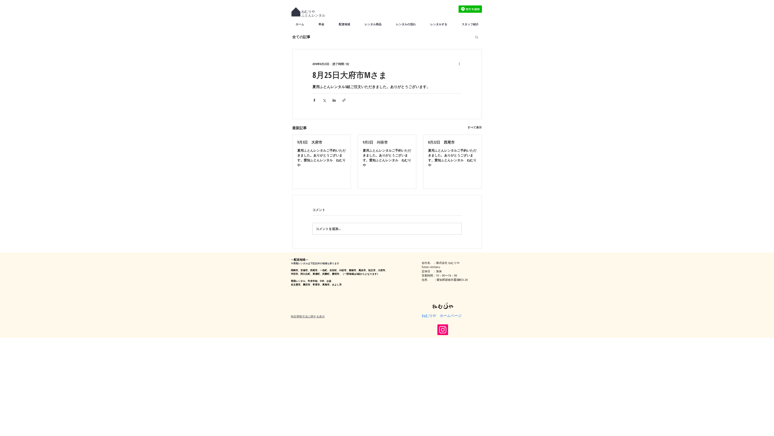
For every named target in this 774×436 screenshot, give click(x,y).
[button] (477, 37)
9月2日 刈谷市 (375, 142)
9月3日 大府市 (309, 142)
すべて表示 (475, 127)
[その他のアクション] (459, 63)
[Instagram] (442, 329)
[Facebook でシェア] (314, 100)
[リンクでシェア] (344, 100)
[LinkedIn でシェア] (334, 100)
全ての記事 (301, 36)
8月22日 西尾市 (441, 142)
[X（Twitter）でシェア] (324, 100)
